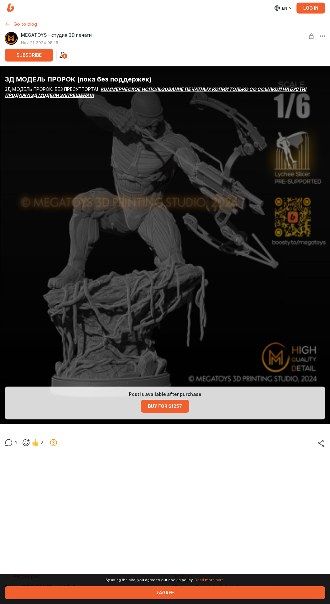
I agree (165, 592)
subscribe (29, 55)
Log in (310, 8)
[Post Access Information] (311, 36)
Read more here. (210, 580)
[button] (10, 8)
